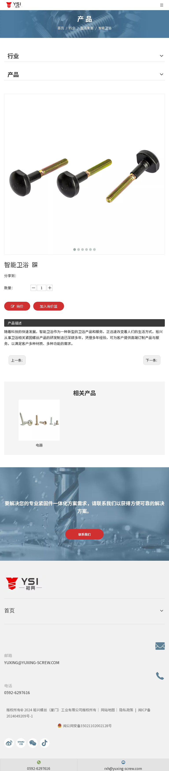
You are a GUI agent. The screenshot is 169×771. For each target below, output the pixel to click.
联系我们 (84, 534)
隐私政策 (126, 709)
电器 (39, 445)
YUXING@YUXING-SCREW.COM (31, 662)
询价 (19, 306)
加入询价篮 (48, 306)
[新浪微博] (9, 743)
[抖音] (45, 743)
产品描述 (15, 323)
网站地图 (108, 709)
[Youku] (21, 743)
